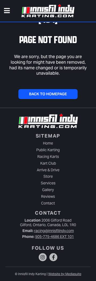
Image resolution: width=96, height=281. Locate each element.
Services (48, 183)
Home (48, 143)
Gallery (48, 189)
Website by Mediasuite (64, 274)
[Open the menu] (7, 10)
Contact (48, 203)
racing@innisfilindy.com (54, 230)
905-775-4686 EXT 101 (54, 236)
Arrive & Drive (48, 170)
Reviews (48, 196)
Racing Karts (48, 156)
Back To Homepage (48, 94)
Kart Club (48, 163)
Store (48, 176)
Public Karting (48, 149)
